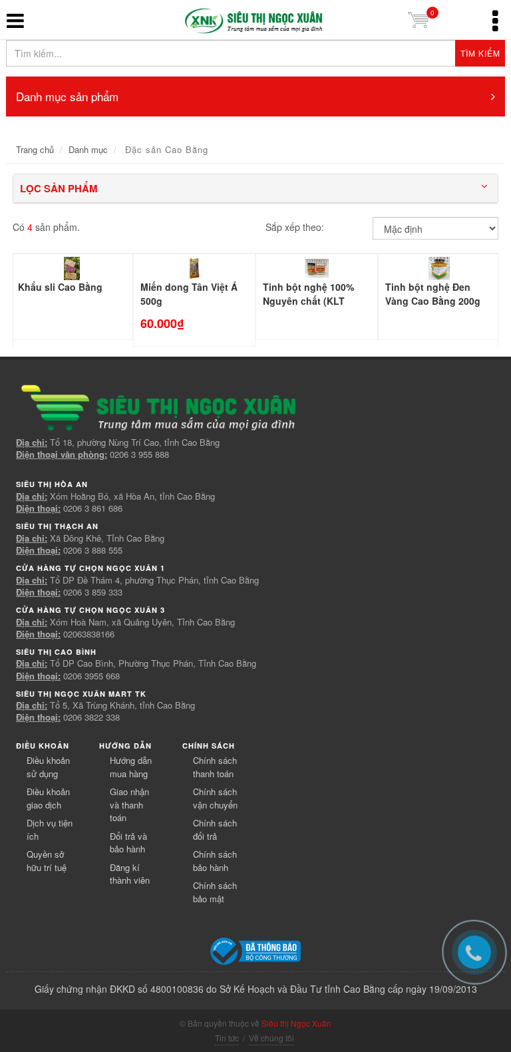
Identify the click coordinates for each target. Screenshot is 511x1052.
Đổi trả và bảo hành (128, 843)
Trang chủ (35, 149)
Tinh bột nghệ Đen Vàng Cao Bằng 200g (432, 293)
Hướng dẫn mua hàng (131, 767)
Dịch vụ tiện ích (50, 829)
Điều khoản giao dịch (48, 798)
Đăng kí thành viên (130, 874)
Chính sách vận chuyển (215, 798)
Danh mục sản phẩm (67, 96)
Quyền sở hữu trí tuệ (47, 861)
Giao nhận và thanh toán (129, 804)
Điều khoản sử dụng (48, 767)
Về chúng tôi (271, 1037)
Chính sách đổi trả (215, 829)
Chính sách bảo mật (215, 892)
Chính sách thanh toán (215, 767)
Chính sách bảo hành (215, 861)
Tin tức (227, 1037)
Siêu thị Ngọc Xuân (296, 1023)
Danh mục (88, 149)
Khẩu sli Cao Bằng (60, 286)
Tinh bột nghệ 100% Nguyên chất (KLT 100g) (308, 300)
